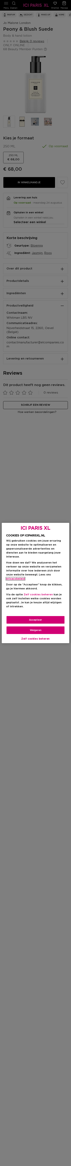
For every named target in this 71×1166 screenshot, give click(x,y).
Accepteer (35, 620)
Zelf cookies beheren (35, 639)
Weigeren (35, 630)
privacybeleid (15, 578)
